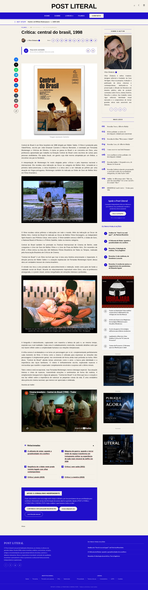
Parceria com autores (47, 579)
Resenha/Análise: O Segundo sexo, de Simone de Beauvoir (119, 163)
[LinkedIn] (16, 85)
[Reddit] (16, 90)
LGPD (112, 579)
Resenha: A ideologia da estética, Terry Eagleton (104, 556)
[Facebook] (16, 59)
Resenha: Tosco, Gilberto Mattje (117, 126)
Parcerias (35, 579)
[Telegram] (16, 75)
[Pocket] (16, 106)
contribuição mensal (33, 514)
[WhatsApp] (16, 70)
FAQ (58, 579)
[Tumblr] (16, 95)
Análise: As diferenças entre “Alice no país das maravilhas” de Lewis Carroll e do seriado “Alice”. (120, 181)
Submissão (67, 579)
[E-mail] (16, 101)
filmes (24, 27)
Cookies (120, 579)
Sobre (57, 16)
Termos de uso (91, 579)
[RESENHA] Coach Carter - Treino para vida (120, 189)
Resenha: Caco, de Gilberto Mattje (118, 144)
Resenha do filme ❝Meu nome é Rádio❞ (120, 139)
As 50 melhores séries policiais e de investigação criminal (119, 156)
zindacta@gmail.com (68, 509)
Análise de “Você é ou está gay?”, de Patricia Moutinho (106, 547)
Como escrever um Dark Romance (118, 150)
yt (124, 109)
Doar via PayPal (118, 213)
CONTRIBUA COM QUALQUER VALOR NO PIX (41, 509)
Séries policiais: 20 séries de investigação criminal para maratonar (119, 133)
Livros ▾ (69, 16)
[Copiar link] (16, 111)
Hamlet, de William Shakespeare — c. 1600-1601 (44, 22)
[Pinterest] (16, 80)
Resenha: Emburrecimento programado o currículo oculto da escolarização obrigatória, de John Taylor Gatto (120, 171)
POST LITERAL (74, 6)
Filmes (81, 16)
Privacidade (80, 579)
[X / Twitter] (16, 65)
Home (47, 16)
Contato (96, 16)
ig (120, 109)
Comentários (103, 579)
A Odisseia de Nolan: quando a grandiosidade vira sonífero (107, 552)
